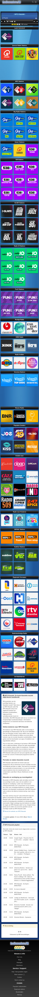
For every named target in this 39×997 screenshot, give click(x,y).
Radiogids (19, 962)
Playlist (6, 18)
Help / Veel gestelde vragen (19, 971)
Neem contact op (19, 980)
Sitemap (19, 994)
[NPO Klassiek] (7, 36)
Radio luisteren (22, 950)
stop (4, 21)
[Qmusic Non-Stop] (19, 54)
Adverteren (19, 965)
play (2, 21)
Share (37, 21)
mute (8, 21)
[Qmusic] (7, 54)
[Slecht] (14, 24)
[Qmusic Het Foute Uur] (32, 54)
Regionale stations (19, 989)
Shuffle (34, 21)
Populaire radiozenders (19, 986)
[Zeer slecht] (12, 24)
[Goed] (18, 24)
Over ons (19, 957)
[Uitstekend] (19, 24)
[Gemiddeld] (16, 24)
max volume (15, 21)
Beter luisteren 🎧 (19, 974)
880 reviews (24, 24)
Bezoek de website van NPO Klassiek (15, 811)
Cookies (19, 977)
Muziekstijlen (19, 992)
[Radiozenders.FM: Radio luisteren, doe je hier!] (19, 943)
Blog (19, 959)
